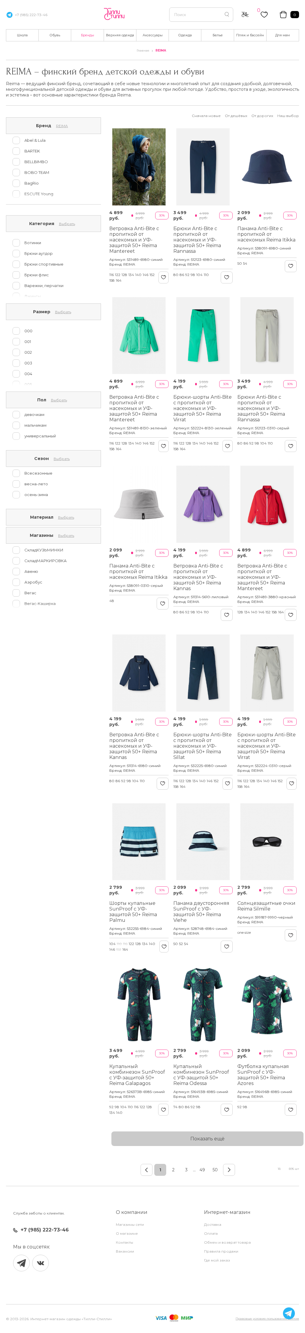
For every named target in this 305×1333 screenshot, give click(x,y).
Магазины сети (130, 1224)
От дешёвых (236, 115)
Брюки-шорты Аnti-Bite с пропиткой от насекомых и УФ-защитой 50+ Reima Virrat (202, 408)
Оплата (211, 1233)
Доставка (212, 1224)
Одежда (185, 35)
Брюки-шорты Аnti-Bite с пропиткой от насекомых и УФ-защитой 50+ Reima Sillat (202, 746)
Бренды (87, 35)
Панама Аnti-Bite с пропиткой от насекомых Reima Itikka (266, 234)
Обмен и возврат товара (227, 1242)
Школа (22, 35)
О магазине (127, 1233)
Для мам (282, 35)
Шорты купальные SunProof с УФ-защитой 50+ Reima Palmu (133, 911)
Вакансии (125, 1251)
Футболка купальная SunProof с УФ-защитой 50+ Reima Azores (263, 1075)
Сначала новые (206, 115)
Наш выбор (288, 115)
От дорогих (262, 115)
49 (202, 1170)
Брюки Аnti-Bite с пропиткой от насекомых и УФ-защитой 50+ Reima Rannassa (197, 240)
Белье (218, 35)
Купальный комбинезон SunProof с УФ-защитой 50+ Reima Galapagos (137, 1075)
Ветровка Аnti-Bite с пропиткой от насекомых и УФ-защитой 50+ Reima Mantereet (134, 240)
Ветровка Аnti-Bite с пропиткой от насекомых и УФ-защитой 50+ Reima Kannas (198, 577)
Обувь (54, 35)
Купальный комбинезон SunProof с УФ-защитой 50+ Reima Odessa (201, 1075)
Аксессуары (153, 35)
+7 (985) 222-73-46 (31, 15)
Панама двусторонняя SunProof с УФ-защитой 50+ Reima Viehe (201, 911)
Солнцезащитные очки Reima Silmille (266, 906)
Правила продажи (221, 1251)
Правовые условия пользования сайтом (267, 1318)
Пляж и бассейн (250, 35)
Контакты (124, 1242)
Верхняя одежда (120, 35)
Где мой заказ (217, 1260)
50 (215, 1170)
